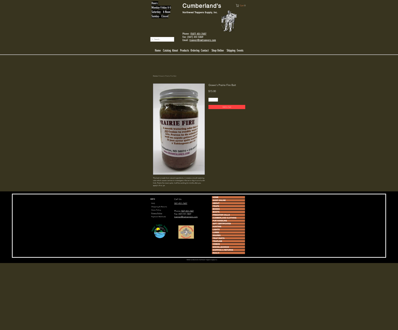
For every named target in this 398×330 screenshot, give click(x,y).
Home (158, 50)
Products (184, 50)
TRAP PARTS (218, 238)
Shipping (231, 50)
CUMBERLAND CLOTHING (224, 218)
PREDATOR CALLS (221, 215)
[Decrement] (210, 99)
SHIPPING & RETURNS (223, 250)
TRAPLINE (217, 241)
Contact (205, 50)
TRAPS (216, 206)
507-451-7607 (180, 203)
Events (240, 50)
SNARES (217, 235)
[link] (241, 5)
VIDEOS (216, 244)
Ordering (195, 50)
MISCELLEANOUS (221, 247)
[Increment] (216, 99)
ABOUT (216, 203)
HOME (215, 197)
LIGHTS (216, 229)
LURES (216, 232)
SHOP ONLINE (219, 200)
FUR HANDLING (220, 221)
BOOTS (216, 212)
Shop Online (218, 50)
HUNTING (217, 226)
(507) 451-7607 (198, 33)
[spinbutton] (213, 99)
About (175, 50)
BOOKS (216, 209)
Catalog (167, 50)
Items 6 (216, 253)
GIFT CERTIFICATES (222, 223)
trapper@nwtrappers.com (202, 40)
